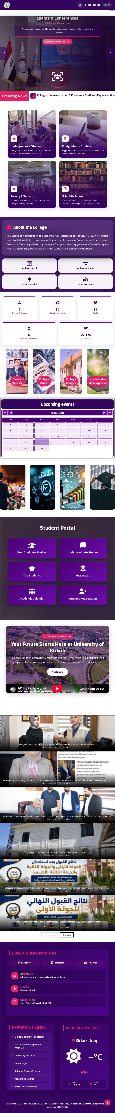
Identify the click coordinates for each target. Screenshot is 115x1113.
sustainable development (98, 381)
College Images (71, 381)
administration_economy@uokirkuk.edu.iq (42, 977)
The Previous (50, 935)
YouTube (92, 962)
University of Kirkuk (25, 1055)
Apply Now (57, 672)
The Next (67, 935)
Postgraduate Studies (26, 1086)
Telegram (59, 962)
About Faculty (55, 41)
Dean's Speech (17, 381)
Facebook (26, 962)
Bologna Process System (27, 1071)
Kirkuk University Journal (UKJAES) (28, 1046)
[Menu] (112, 11)
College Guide (44, 381)
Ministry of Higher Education (29, 1036)
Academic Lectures (24, 1078)
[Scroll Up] (108, 1103)
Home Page (21, 1063)
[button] (33, 96)
